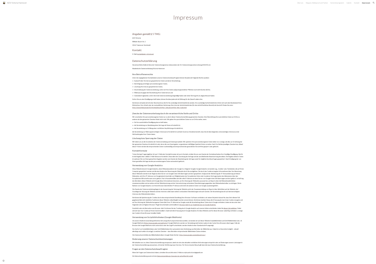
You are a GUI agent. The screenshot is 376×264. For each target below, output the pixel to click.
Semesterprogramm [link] (337, 3)
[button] (373, 2)
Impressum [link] (366, 3)
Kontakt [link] (356, 3)
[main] (188, 17)
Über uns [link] (300, 3)
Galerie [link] (349, 3)
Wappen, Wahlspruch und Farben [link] (317, 3)
